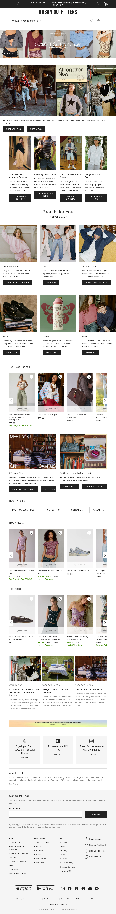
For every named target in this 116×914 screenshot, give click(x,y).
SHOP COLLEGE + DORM (23, 489)
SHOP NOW (58, 5)
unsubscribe (46, 827)
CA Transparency (51, 899)
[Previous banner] (17, 3)
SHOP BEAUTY (69, 486)
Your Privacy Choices (58, 904)
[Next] (104, 400)
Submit (96, 814)
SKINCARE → (77, 510)
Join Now (24, 758)
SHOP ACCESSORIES (94, 486)
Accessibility (66, 899)
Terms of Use (36, 899)
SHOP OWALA (52, 353)
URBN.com (78, 899)
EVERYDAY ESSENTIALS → (24, 510)
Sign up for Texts (97, 851)
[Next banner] (98, 3)
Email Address (16, 809)
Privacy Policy (21, 899)
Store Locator (95, 839)
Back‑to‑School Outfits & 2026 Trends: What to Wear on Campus (24, 692)
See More (13, 784)
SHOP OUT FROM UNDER (17, 282)
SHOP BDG (51, 282)
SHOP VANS (11, 353)
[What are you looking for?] (83, 21)
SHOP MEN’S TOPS (96, 197)
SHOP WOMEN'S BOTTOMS (20, 197)
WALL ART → (98, 510)
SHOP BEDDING (51, 489)
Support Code (91, 899)
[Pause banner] (105, 3)
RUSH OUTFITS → (54, 510)
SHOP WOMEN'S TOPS (45, 194)
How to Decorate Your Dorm (89, 689)
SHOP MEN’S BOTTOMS (70, 197)
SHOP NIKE (90, 353)
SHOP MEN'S (36, 129)
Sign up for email (97, 845)
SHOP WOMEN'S (13, 129)
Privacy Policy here (23, 827)
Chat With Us (95, 857)
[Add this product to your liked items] (31, 376)
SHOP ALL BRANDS (58, 217)
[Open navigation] (105, 21)
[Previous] (11, 400)
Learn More (58, 754)
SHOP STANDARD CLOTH (96, 282)
